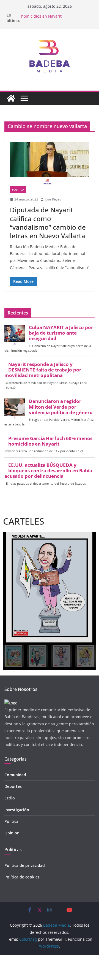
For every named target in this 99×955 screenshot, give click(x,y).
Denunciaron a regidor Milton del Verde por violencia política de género (61, 406)
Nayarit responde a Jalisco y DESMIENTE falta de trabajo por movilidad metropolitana (42, 370)
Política (18, 189)
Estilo (9, 798)
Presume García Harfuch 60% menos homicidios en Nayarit (55, 16)
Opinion (12, 832)
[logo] (10, 703)
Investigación (16, 809)
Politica (11, 821)
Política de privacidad (24, 865)
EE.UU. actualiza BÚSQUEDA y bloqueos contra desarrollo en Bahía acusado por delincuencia (48, 470)
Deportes (13, 786)
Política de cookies (22, 877)
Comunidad (15, 774)
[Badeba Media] (11, 98)
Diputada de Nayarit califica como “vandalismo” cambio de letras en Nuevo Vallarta (48, 222)
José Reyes (53, 199)
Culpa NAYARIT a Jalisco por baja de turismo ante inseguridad (61, 333)
